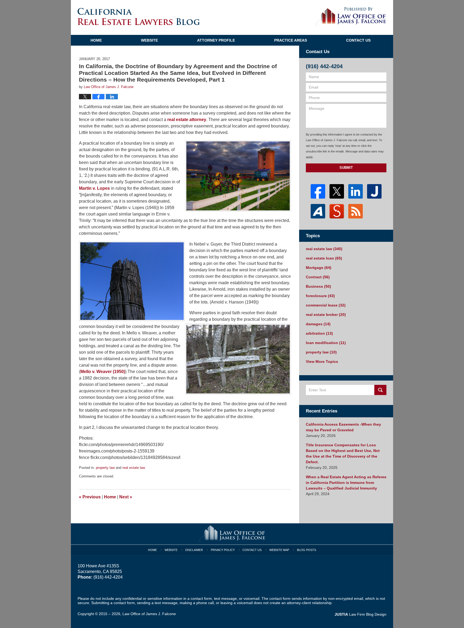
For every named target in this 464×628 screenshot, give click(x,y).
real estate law (133, 468)
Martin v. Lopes (94, 188)
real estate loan (324, 258)
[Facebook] (318, 191)
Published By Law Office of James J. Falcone (350, 17)
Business (318, 286)
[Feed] (355, 211)
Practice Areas (290, 40)
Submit (346, 168)
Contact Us (358, 40)
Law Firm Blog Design (360, 614)
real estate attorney (186, 119)
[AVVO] (318, 211)
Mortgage (318, 267)
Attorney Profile (216, 40)
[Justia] (374, 191)
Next (125, 497)
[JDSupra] (336, 211)
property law (105, 468)
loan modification (326, 343)
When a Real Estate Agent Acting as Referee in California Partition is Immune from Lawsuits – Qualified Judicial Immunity (346, 482)
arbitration (319, 333)
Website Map (279, 550)
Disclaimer (194, 550)
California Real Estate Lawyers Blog (139, 16)
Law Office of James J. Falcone (149, 614)
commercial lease (326, 305)
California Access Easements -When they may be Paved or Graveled (343, 427)
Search (380, 390)
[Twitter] (336, 191)
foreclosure (320, 296)
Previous (90, 497)
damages (318, 324)
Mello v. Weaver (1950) (102, 371)
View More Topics (322, 361)
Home (96, 40)
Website (149, 40)
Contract (318, 277)
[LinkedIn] (355, 191)
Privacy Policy (223, 550)
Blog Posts (306, 550)
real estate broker (326, 314)
